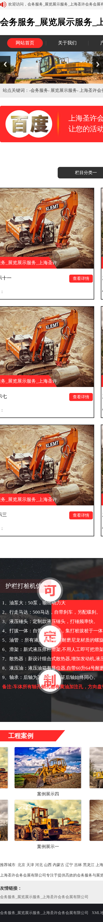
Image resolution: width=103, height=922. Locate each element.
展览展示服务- (65, 90)
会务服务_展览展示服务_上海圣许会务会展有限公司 (44, 897)
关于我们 (67, 42)
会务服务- (40, 90)
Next (98, 64)
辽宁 (69, 865)
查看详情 (58, 278)
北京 (21, 865)
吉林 (78, 865)
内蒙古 (58, 865)
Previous (5, 64)
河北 (39, 865)
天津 (30, 865)
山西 (48, 865)
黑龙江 (88, 865)
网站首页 (25, 42)
